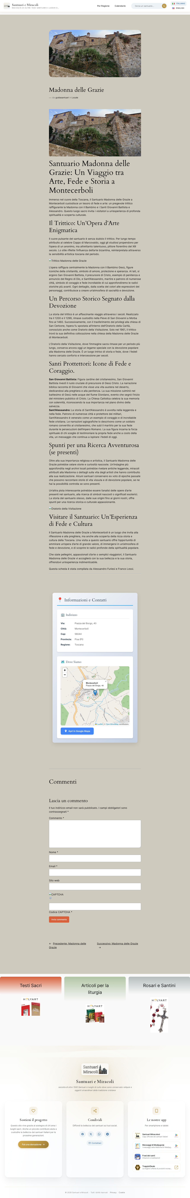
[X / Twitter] (91, 1134)
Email (53, 866)
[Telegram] (107, 1134)
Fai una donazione (31, 1144)
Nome (53, 852)
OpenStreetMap (112, 724)
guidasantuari (62, 97)
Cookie (122, 1192)
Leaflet (100, 724)
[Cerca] (164, 6)
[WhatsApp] (99, 1134)
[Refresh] (50, 898)
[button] (95, 693)
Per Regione (103, 6)
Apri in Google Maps (79, 731)
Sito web (54, 880)
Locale (75, 97)
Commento (56, 818)
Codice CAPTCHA (59, 912)
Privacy (113, 1192)
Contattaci (96, 1143)
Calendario (120, 6)
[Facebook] (82, 1134)
